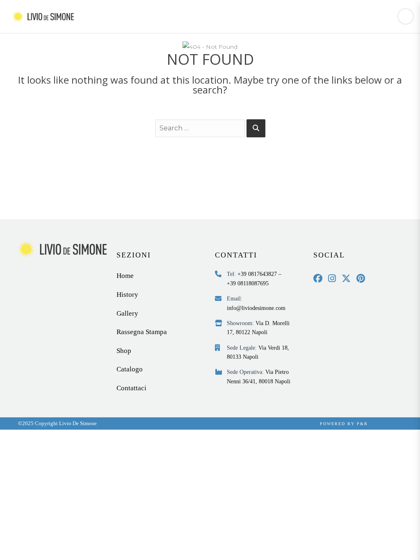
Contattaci (131, 388)
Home (125, 276)
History (127, 294)
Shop (123, 351)
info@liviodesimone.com (256, 308)
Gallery (127, 313)
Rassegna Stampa (141, 332)
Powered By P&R (344, 423)
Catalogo (129, 369)
